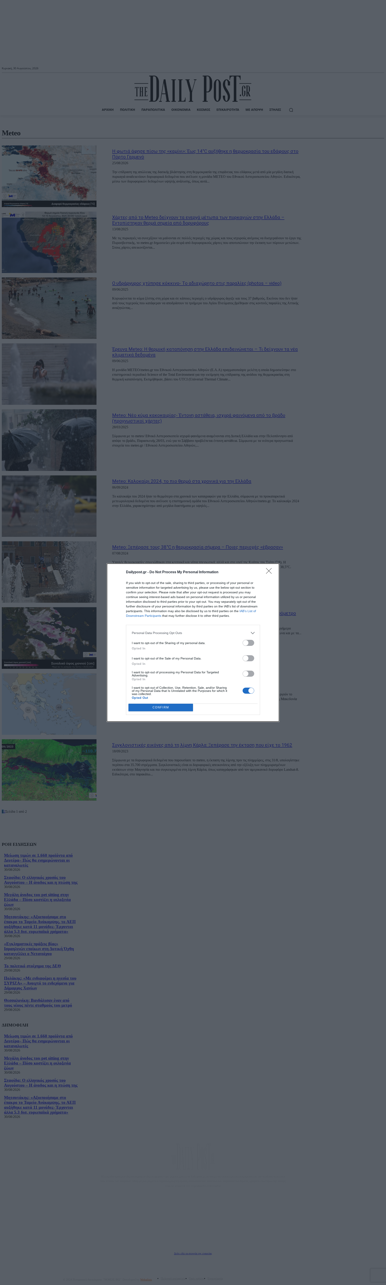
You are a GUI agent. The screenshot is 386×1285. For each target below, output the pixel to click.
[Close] (270, 572)
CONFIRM (161, 707)
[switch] (248, 643)
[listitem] (193, 633)
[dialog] (193, 643)
